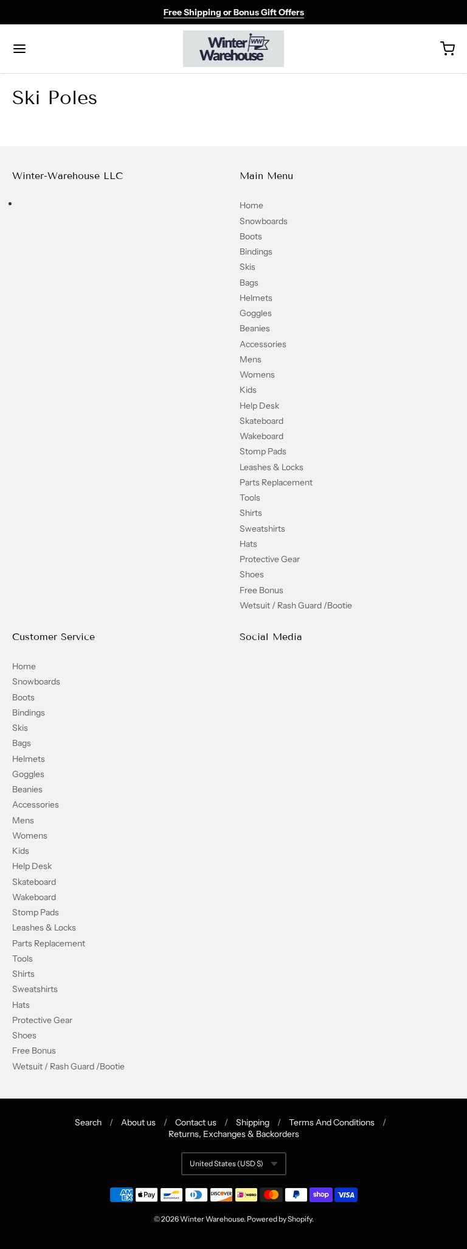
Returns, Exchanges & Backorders (233, 1133)
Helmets (256, 297)
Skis (247, 266)
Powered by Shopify (279, 1218)
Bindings (256, 251)
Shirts (251, 512)
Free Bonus (261, 590)
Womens (257, 374)
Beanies (255, 328)
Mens (250, 359)
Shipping (252, 1122)
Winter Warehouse (212, 1218)
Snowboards (264, 221)
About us (138, 1122)
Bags (249, 282)
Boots (251, 236)
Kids (248, 389)
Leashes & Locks (271, 467)
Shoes (252, 574)
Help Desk (259, 405)
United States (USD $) (226, 1163)
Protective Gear (270, 559)
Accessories (263, 344)
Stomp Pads (263, 451)
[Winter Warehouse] (234, 48)
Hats (248, 543)
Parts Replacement (276, 482)
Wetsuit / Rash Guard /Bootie (296, 605)
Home (251, 205)
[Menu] (56, 48)
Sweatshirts (262, 528)
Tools (250, 497)
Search (88, 1122)
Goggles (256, 313)
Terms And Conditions (332, 1122)
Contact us (195, 1122)
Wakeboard (261, 436)
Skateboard (261, 420)
